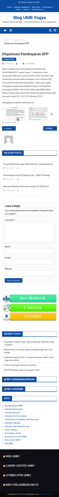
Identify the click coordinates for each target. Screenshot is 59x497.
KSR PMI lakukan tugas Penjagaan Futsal (21, 370)
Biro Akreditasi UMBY (14, 406)
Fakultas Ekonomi (12, 413)
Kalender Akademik (21, 7)
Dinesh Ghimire (45, 494)
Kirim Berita (47, 7)
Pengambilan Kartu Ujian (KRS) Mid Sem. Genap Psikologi (28, 164)
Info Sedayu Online (13, 433)
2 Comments (30, 64)
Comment (10, 220)
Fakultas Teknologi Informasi (17, 426)
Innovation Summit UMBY (16, 436)
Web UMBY (13, 456)
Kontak (26, 9)
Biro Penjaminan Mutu (22, 484)
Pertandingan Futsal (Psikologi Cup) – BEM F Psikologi (26, 175)
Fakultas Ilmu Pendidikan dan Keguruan (22, 419)
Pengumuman (9, 59)
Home (9, 7)
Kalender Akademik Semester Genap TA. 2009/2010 (26, 186)
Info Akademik (15, 389)
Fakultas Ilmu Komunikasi (16, 416)
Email (8, 258)
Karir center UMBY (13, 440)
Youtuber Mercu (37, 9)
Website (8, 269)
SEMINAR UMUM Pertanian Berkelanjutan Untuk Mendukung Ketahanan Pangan (51, 128)
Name (8, 247)
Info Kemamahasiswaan (20, 379)
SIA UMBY (9, 443)
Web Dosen (36, 7)
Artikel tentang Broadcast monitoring (20, 365)
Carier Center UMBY (20, 465)
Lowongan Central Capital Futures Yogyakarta (11, 128)
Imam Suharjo (11, 430)
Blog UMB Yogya (29, 17)
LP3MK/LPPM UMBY (18, 475)
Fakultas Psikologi (12, 423)
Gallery (18, 9)
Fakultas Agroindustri (14, 409)
